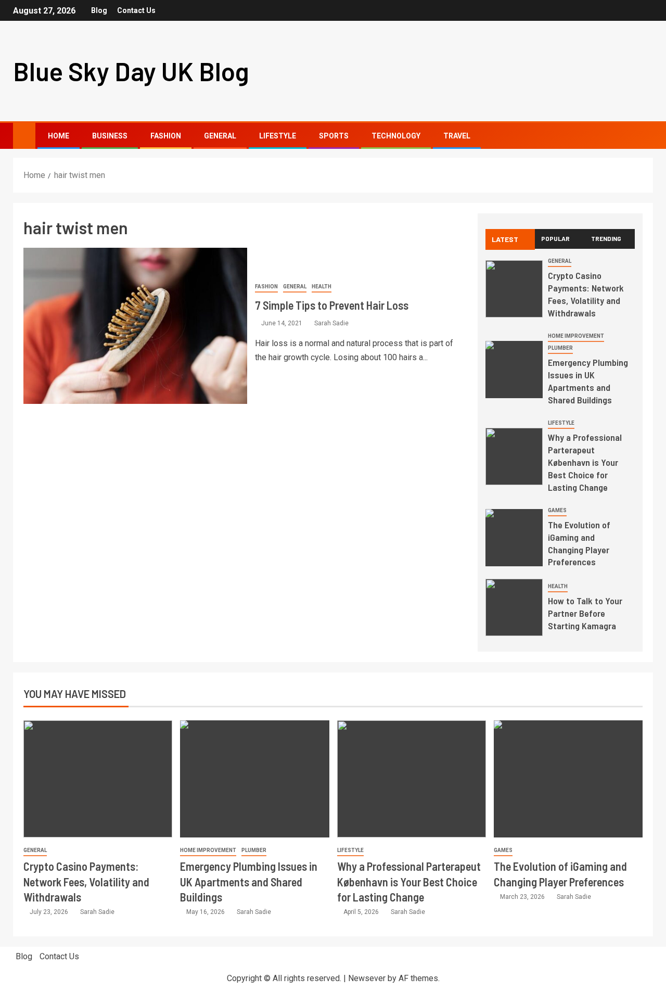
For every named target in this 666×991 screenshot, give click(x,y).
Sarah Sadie (331, 323)
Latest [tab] (505, 239)
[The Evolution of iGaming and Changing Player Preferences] (514, 537)
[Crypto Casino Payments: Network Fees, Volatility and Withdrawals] (514, 288)
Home (58, 136)
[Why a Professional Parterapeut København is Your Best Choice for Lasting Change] (514, 456)
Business (109, 136)
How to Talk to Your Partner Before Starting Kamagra (585, 613)
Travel (456, 136)
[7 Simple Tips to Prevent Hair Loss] (135, 326)
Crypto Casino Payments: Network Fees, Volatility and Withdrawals (586, 294)
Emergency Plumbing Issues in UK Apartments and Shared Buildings (588, 381)
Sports (334, 136)
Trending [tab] (606, 238)
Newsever (367, 978)
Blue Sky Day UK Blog (131, 71)
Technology (396, 136)
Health (321, 286)
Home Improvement (576, 336)
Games (557, 510)
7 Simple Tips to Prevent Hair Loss (331, 305)
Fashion (165, 136)
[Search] (643, 136)
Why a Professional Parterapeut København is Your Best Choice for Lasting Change (585, 462)
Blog (99, 10)
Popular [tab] (555, 238)
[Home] (24, 135)
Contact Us (136, 10)
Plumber (560, 348)
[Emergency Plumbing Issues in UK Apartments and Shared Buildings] (514, 369)
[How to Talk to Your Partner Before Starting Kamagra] (514, 607)
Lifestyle (277, 136)
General (220, 136)
